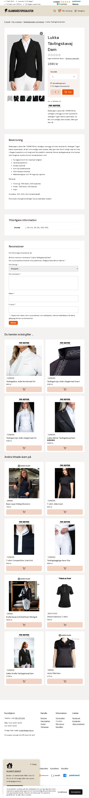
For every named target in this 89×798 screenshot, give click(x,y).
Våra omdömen (78, 724)
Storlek (53, 72)
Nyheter (44, 718)
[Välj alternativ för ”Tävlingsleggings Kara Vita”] (65, 568)
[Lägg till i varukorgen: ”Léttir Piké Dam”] (65, 681)
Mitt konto (60, 724)
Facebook (76, 718)
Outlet (43, 724)
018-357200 (20, 718)
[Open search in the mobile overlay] (55, 10)
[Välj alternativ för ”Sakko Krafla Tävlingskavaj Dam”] (24, 681)
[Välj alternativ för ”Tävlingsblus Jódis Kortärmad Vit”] (24, 389)
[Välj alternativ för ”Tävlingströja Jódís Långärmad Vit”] (24, 448)
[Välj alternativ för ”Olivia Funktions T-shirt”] (65, 625)
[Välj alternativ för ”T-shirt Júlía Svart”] (65, 512)
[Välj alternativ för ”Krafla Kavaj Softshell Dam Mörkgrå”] (24, 625)
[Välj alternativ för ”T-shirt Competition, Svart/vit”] (24, 568)
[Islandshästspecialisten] (18, 11)
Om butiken (60, 718)
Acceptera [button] (75, 792)
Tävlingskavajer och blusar (33, 22)
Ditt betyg (13, 264)
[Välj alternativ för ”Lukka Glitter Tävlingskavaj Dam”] (65, 448)
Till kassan (45, 727)
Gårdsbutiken (42, 768)
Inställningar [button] (62, 792)
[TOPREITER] (54, 106)
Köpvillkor (59, 727)
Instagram (76, 721)
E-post (12, 304)
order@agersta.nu (26, 730)
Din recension (15, 274)
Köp (69, 92)
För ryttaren (17, 22)
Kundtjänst (54, 768)
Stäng (34, 764)
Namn (12, 293)
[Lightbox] (41, 33)
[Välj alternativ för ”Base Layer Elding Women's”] (24, 512)
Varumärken (45, 721)
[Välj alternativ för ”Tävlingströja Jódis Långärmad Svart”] (65, 389)
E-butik (7, 22)
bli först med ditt (72, 58)
